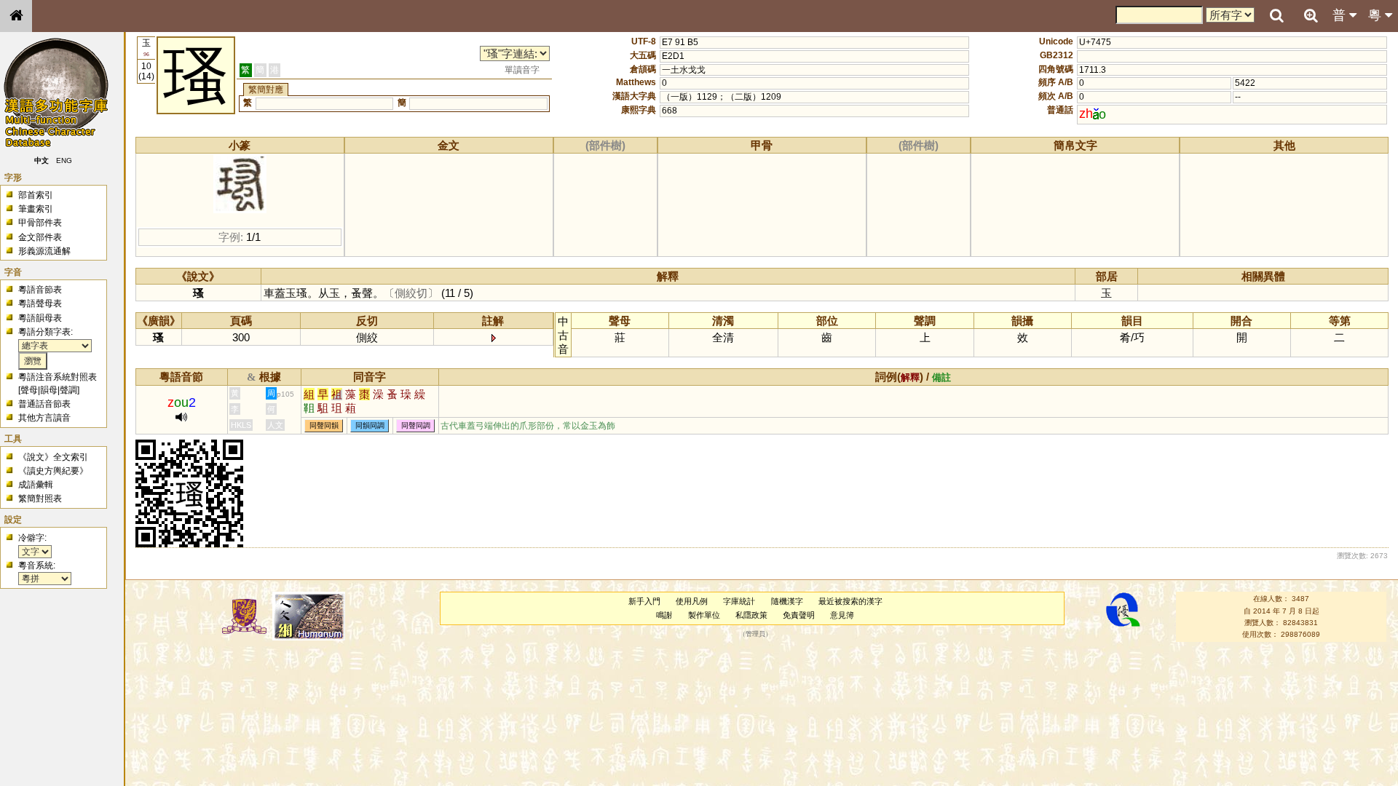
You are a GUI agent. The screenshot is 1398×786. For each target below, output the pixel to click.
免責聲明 (799, 615)
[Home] (16, 16)
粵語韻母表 (40, 318)
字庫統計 (739, 601)
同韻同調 (369, 426)
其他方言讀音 (44, 418)
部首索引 (35, 195)
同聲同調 (415, 426)
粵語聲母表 (40, 303)
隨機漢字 (787, 601)
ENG (64, 160)
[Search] (1276, 16)
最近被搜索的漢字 (850, 601)
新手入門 (644, 601)
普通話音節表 (44, 404)
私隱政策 (751, 615)
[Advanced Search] (1311, 15)
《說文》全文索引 (53, 457)
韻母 (49, 390)
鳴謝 (664, 615)
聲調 (68, 390)
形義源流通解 (44, 251)
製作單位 (704, 615)
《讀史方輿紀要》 (53, 471)
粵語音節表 (40, 290)
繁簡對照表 (40, 498)
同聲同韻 (324, 426)
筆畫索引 (35, 209)
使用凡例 (692, 601)
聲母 (29, 390)
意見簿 (842, 615)
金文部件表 (40, 237)
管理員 (755, 634)
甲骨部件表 (40, 223)
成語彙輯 (35, 485)
